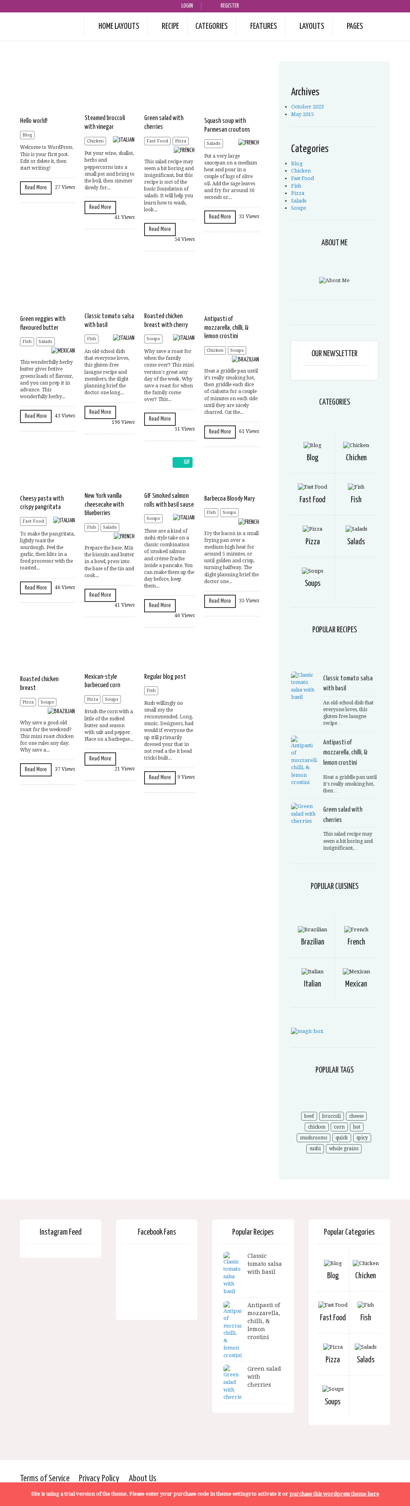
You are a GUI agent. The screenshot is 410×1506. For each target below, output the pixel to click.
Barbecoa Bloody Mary (229, 498)
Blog (27, 135)
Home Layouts (118, 26)
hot (356, 1127)
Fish (27, 341)
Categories (211, 26)
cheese (356, 1116)
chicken (317, 1127)
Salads (214, 143)
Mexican (356, 984)
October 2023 (307, 107)
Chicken (95, 141)
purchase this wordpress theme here (334, 1494)
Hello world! (33, 121)
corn (339, 1127)
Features (263, 26)
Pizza (180, 141)
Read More (36, 187)
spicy (362, 1138)
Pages (355, 26)
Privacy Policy (99, 1478)
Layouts (311, 26)
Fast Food (157, 141)
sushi (315, 1148)
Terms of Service (45, 1478)
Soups (153, 338)
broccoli (331, 1116)
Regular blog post (165, 677)
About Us (143, 1478)
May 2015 (302, 114)
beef (309, 1116)
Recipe (170, 26)
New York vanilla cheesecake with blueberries (104, 505)
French (356, 942)
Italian (312, 984)
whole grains (343, 1148)
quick (342, 1138)
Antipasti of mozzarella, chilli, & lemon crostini (226, 328)
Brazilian (312, 942)
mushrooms (313, 1138)
